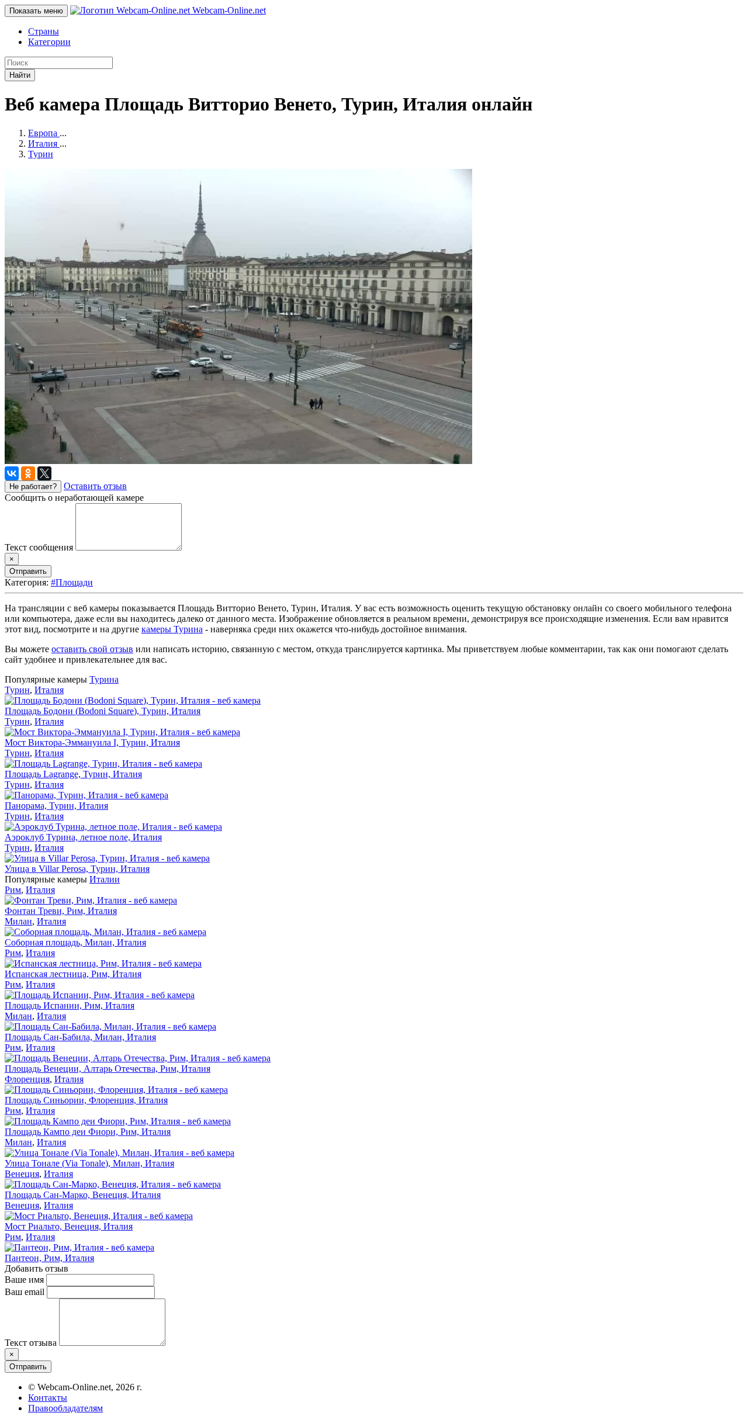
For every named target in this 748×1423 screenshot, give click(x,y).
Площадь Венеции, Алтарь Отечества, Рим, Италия (107, 1069)
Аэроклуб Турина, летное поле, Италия (83, 837)
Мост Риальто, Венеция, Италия (69, 1226)
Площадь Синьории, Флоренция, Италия (86, 1100)
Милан (18, 921)
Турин (17, 690)
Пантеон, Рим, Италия (49, 1258)
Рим (13, 890)
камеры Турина (172, 629)
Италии (104, 879)
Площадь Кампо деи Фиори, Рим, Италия (88, 1132)
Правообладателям (65, 1408)
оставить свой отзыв (92, 649)
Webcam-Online (228, 10)
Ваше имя (24, 1279)
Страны (43, 31)
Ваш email (24, 1292)
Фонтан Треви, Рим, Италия (61, 911)
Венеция (22, 1174)
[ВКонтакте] (12, 473)
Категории (49, 42)
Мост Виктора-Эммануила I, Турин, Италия (92, 742)
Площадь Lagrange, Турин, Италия (73, 774)
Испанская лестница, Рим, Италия (73, 974)
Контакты (47, 1398)
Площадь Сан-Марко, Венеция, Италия (83, 1195)
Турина (104, 679)
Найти (19, 75)
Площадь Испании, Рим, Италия (69, 1005)
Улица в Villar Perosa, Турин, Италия (77, 869)
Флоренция (27, 1079)
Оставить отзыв (95, 486)
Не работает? (33, 486)
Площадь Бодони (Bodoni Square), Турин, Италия (102, 711)
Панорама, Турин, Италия (56, 806)
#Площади (72, 582)
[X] (44, 473)
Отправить (28, 571)
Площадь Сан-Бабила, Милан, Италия (80, 1037)
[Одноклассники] (28, 473)
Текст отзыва (31, 1343)
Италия (49, 690)
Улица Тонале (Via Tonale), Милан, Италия (89, 1163)
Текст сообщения (39, 547)
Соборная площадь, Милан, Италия (75, 942)
